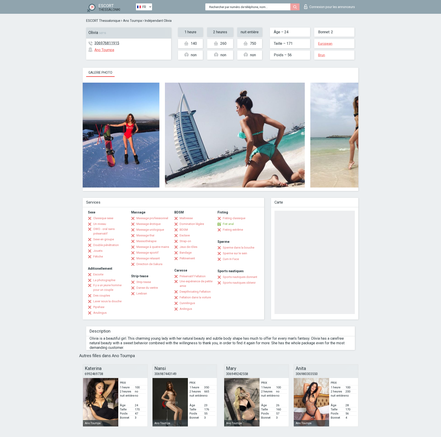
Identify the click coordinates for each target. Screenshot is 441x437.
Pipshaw (99, 307)
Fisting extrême (233, 229)
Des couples (101, 295)
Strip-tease (143, 282)
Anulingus (100, 312)
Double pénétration (106, 245)
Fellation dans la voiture (195, 297)
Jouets (97, 250)
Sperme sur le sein (235, 253)
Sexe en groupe (103, 239)
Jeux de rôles (188, 247)
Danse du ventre (147, 287)
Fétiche (98, 256)
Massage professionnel (152, 218)
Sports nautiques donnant (240, 277)
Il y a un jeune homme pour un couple (107, 287)
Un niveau (99, 224)
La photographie (104, 280)
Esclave (185, 235)
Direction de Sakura (149, 264)
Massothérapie (146, 241)
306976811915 (106, 43)
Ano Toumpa (132, 20)
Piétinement (187, 258)
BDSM (184, 229)
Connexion (332, 7)
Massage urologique (150, 229)
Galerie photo (100, 72)
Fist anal (228, 224)
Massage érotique (148, 224)
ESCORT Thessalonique (103, 20)
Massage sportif (147, 252)
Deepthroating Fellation (195, 291)
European (325, 44)
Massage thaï (145, 235)
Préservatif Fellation (193, 276)
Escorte (98, 274)
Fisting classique (234, 218)
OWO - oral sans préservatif (104, 231)
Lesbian (141, 293)
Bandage (186, 252)
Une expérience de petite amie (196, 284)
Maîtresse (186, 218)
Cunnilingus (187, 303)
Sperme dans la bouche (238, 247)
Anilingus (186, 309)
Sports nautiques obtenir (239, 282)
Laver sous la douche (107, 301)
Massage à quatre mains (152, 247)
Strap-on (185, 241)
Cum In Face (231, 259)
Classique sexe (103, 218)
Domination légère (192, 224)
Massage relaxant (148, 258)
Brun (321, 55)
